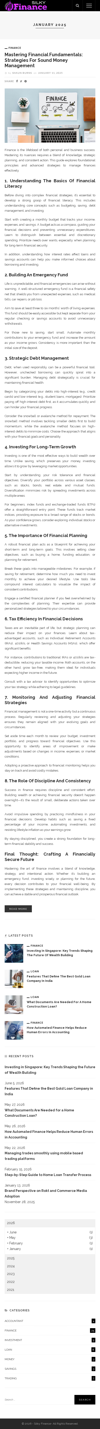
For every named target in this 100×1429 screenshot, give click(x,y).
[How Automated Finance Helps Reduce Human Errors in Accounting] (14, 1030)
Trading (49, 1378)
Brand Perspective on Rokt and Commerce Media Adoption (46, 1193)
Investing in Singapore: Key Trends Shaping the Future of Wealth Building (50, 1069)
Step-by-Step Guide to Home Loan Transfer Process (48, 1175)
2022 (11, 1282)
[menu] (89, 5)
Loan (35, 971)
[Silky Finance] (26, 5)
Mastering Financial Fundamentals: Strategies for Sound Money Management (44, 60)
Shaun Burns (22, 72)
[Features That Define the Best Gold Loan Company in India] (14, 978)
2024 (11, 1266)
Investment (49, 1340)
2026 (11, 1223)
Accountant (49, 1321)
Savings (49, 1368)
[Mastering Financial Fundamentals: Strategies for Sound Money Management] (50, 115)
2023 (11, 1274)
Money (49, 1359)
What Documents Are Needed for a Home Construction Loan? (39, 1113)
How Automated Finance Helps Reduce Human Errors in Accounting (49, 1134)
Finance (15, 47)
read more (18, 908)
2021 (10, 1290)
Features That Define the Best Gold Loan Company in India (49, 1091)
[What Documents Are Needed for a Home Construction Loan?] (14, 1004)
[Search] (77, 5)
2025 (10, 1258)
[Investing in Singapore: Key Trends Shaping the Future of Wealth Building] (14, 953)
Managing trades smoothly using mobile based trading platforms (44, 1156)
